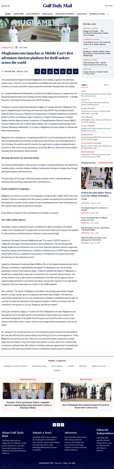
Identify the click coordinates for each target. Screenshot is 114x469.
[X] (43, 71)
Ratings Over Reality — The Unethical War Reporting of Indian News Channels (95, 33)
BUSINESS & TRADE (90, 60)
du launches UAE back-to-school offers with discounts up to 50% (96, 155)
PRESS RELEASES (87, 152)
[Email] (63, 71)
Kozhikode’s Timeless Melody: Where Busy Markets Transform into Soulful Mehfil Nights (96, 53)
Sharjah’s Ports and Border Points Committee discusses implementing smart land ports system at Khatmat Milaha (28, 405)
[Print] (69, 71)
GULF (83, 91)
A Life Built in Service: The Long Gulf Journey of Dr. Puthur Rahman (96, 43)
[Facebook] (37, 71)
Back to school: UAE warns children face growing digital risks (96, 147)
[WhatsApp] (50, 71)
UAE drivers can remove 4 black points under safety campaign (96, 112)
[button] (5, 6)
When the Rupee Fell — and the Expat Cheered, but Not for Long (95, 64)
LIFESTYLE (7, 48)
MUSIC (85, 49)
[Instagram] (58, 424)
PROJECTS (85, 100)
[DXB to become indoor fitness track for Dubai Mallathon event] (97, 178)
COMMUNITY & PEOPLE (91, 39)
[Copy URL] (75, 71)
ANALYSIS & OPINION (90, 28)
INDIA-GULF (87, 69)
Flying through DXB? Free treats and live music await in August (96, 138)
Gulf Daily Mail (9, 71)
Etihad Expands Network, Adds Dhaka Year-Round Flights (95, 229)
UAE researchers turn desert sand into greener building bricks (95, 103)
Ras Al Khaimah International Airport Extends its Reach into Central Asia (85, 406)
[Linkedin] (56, 71)
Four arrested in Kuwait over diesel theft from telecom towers (96, 95)
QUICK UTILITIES (87, 108)
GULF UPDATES (87, 117)
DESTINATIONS (86, 134)
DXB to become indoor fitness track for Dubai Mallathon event (96, 195)
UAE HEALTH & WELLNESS (91, 143)
